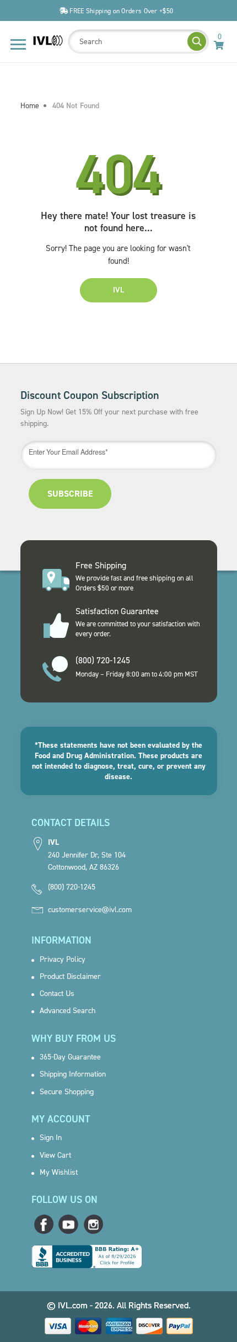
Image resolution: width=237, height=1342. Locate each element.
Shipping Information (73, 1074)
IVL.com (73, 1305)
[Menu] (18, 44)
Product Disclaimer (70, 977)
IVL (118, 290)
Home (29, 105)
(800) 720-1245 (71, 887)
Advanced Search (67, 1011)
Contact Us (57, 994)
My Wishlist (59, 1173)
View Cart (55, 1155)
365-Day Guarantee (70, 1057)
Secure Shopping (67, 1092)
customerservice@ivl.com (90, 910)
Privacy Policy (62, 960)
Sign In (51, 1138)
